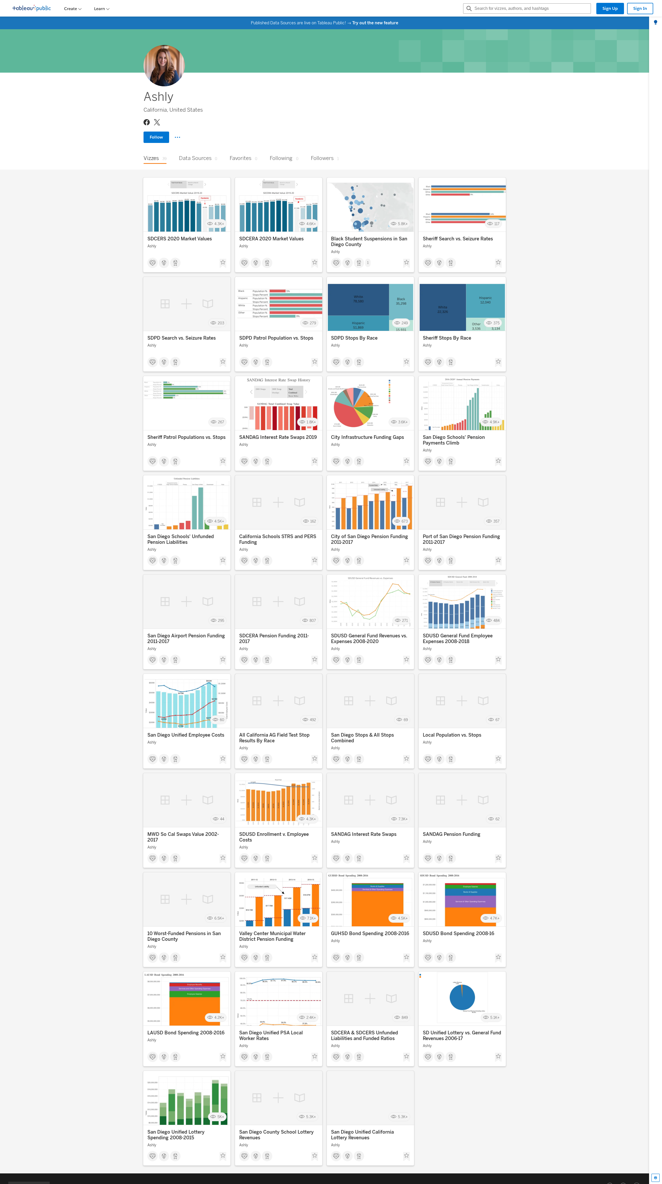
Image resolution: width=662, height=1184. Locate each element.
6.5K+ (219, 918)
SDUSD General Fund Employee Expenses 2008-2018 (458, 638)
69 (406, 720)
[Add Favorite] (223, 263)
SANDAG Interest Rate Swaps (363, 834)
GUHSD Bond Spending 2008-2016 (370, 933)
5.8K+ (403, 223)
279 (313, 323)
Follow (156, 137)
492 (313, 720)
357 (496, 521)
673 (405, 521)
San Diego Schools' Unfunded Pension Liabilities (180, 539)
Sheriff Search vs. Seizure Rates (458, 239)
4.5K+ (219, 521)
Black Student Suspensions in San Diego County (369, 241)
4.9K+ (495, 422)
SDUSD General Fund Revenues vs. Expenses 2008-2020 (369, 638)
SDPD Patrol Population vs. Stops (276, 338)
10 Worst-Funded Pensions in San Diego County (184, 936)
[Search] (468, 8)
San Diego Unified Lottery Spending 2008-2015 (176, 1135)
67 (497, 720)
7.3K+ (403, 819)
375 (496, 323)
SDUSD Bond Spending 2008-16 (458, 933)
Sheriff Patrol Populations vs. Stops (186, 437)
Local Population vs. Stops (452, 735)
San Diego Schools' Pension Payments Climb (454, 440)
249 (405, 323)
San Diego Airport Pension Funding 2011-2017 (186, 638)
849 (405, 1017)
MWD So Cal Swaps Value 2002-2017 (183, 837)
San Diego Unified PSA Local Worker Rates (271, 1035)
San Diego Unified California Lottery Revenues (362, 1135)
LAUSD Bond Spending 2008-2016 (185, 1033)
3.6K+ (403, 422)
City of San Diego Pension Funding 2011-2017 (369, 539)
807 (313, 620)
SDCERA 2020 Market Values (271, 239)
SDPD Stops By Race (354, 338)
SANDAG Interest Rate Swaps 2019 (278, 437)
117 (497, 223)
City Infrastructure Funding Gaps (367, 437)
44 (222, 819)
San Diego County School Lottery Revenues (276, 1135)
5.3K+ (311, 1117)
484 (496, 620)
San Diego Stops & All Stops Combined (362, 738)
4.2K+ (219, 1017)
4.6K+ (311, 223)
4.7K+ (495, 918)
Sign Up (610, 8)
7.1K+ (311, 918)
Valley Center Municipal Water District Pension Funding (272, 936)
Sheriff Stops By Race (447, 338)
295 (221, 620)
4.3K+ (219, 223)
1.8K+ (311, 422)
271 (405, 620)
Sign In (640, 8)
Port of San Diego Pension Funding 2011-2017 (461, 539)
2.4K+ (311, 1017)
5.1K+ (495, 1017)
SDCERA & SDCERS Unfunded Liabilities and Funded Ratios (364, 1035)
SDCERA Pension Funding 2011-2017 (274, 638)
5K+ (220, 1117)
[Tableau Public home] (31, 8)
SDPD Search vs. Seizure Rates (181, 338)
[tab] (655, 23)
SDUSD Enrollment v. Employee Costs (274, 837)
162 (313, 521)
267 (221, 422)
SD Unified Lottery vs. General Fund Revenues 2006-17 (462, 1035)
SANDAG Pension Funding (451, 834)
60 (222, 720)
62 (497, 819)
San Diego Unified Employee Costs (185, 735)
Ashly (151, 246)
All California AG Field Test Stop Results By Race (274, 738)
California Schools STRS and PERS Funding (277, 539)
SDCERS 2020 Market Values (179, 239)
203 (221, 323)
